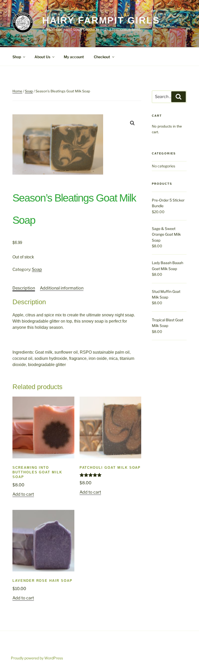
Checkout (102, 57)
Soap (29, 91)
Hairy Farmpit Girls (101, 20)
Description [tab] (23, 288)
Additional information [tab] (61, 288)
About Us (42, 57)
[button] (132, 123)
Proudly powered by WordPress (37, 658)
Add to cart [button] (23, 494)
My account (74, 57)
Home (17, 91)
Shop (16, 57)
